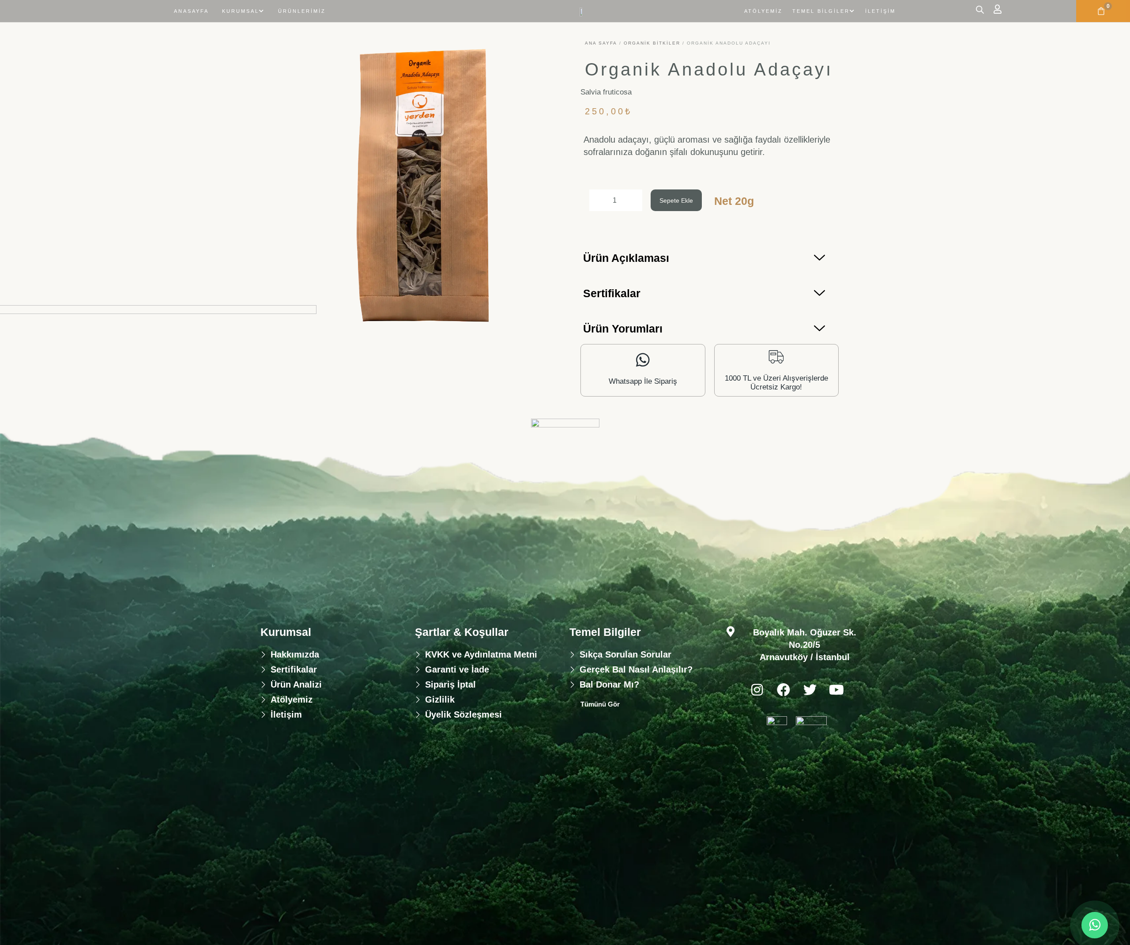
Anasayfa (191, 11)
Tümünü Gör (600, 704)
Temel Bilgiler (821, 11)
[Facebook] (783, 690)
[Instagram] (757, 690)
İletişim (880, 11)
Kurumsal (240, 11)
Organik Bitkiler (652, 43)
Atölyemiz (763, 11)
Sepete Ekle (676, 200)
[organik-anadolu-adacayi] (420, 186)
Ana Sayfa (601, 43)
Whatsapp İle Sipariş (643, 381)
